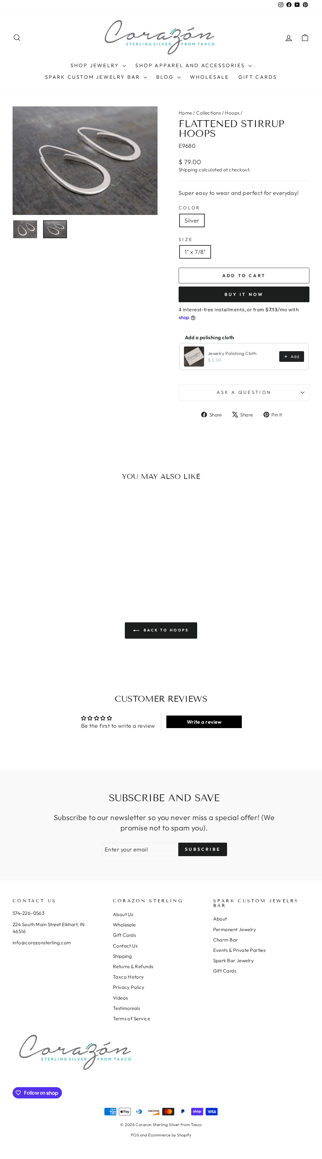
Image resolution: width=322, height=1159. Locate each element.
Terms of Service (131, 1019)
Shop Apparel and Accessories (191, 65)
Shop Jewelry (95, 65)
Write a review (204, 722)
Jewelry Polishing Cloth (232, 353)
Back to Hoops (165, 630)
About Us (123, 914)
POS (135, 1134)
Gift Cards (257, 77)
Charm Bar (225, 940)
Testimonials (126, 1008)
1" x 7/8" (195, 251)
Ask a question (244, 392)
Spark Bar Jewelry (233, 960)
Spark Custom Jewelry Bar (93, 77)
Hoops (232, 113)
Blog (166, 77)
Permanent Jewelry (234, 929)
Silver (192, 220)
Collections (208, 113)
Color (190, 208)
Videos (120, 998)
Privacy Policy (128, 987)
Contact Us (125, 946)
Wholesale (209, 77)
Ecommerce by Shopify (169, 1134)
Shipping (188, 170)
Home (185, 113)
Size (186, 239)
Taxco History (128, 977)
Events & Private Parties (239, 950)
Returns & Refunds (133, 966)
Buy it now (244, 294)
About (220, 919)
